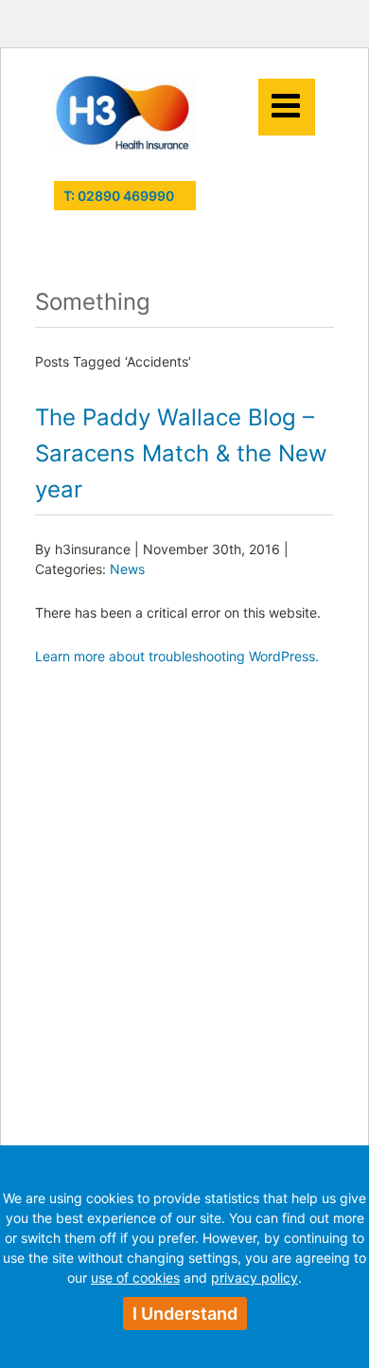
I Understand (184, 1313)
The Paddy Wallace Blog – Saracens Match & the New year (181, 453)
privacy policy (254, 1277)
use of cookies (135, 1277)
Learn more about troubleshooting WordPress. (177, 656)
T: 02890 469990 (118, 196)
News (127, 569)
